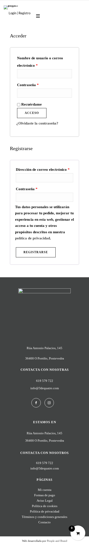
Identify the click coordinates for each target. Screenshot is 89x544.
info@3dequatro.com (44, 388)
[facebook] (36, 402)
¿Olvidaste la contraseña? (37, 123)
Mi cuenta (44, 490)
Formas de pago (44, 495)
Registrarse (35, 252)
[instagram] (49, 402)
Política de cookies (44, 506)
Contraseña (28, 85)
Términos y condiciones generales (44, 517)
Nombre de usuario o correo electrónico (40, 61)
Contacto (44, 522)
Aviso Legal (45, 500)
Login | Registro (19, 13)
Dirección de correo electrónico (43, 169)
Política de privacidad (44, 511)
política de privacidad (32, 238)
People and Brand (57, 540)
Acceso (32, 113)
